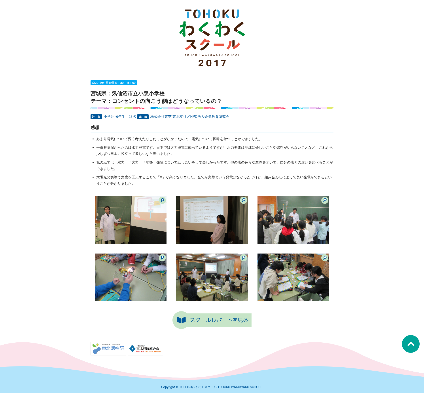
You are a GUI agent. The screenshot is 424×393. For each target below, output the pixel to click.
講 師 (143, 116)
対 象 (96, 116)
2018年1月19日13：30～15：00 (113, 82)
